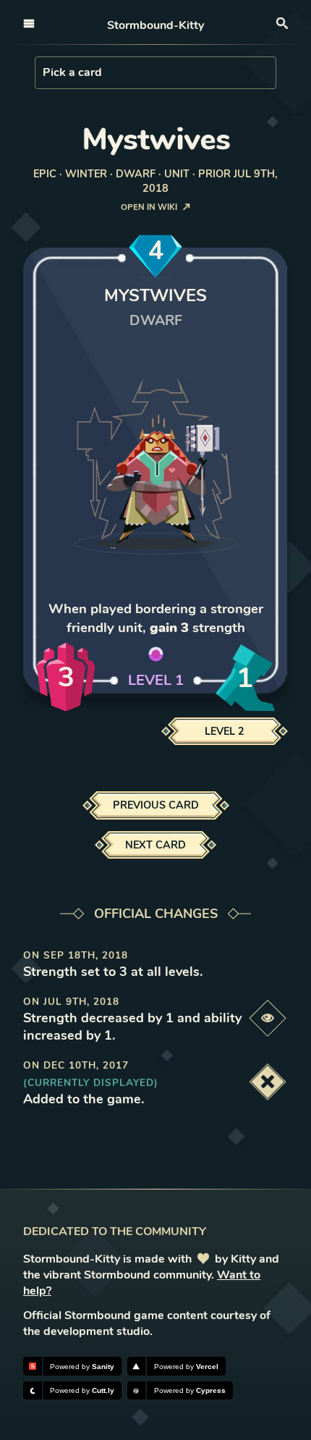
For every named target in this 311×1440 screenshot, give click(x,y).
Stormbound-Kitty (155, 25)
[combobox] (44, 72)
